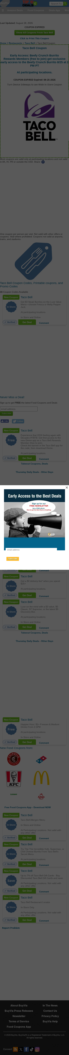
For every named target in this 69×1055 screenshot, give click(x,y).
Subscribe (12, 559)
